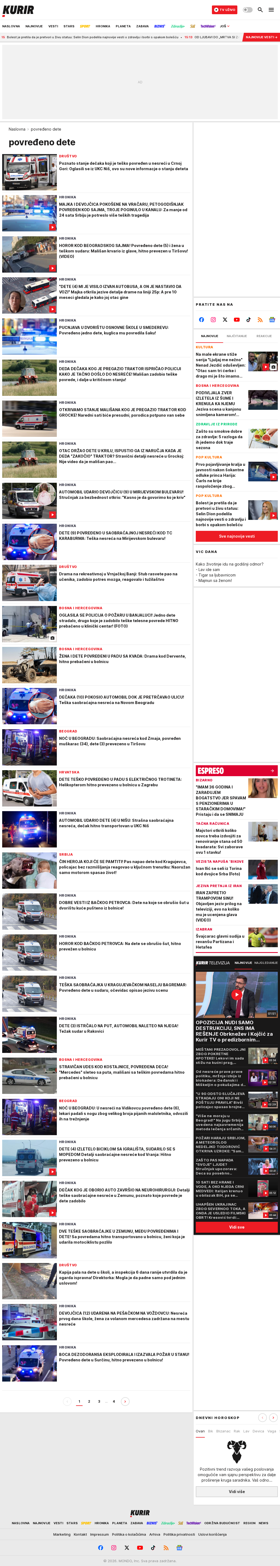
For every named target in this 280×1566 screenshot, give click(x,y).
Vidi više (237, 1491)
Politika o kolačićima (129, 1534)
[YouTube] (237, 319)
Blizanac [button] (223, 1431)
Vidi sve (236, 1227)
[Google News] (272, 319)
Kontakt (80, 1534)
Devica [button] (258, 1431)
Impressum (99, 1534)
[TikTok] (248, 319)
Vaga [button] (271, 1431)
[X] (225, 319)
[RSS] (260, 319)
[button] (273, 1417)
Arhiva (154, 1534)
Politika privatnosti (179, 1534)
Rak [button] (237, 1431)
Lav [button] (246, 1431)
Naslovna (17, 129)
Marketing (62, 1534)
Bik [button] (210, 1431)
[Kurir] (18, 10)
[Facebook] (202, 319)
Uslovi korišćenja (212, 1534)
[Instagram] (213, 319)
